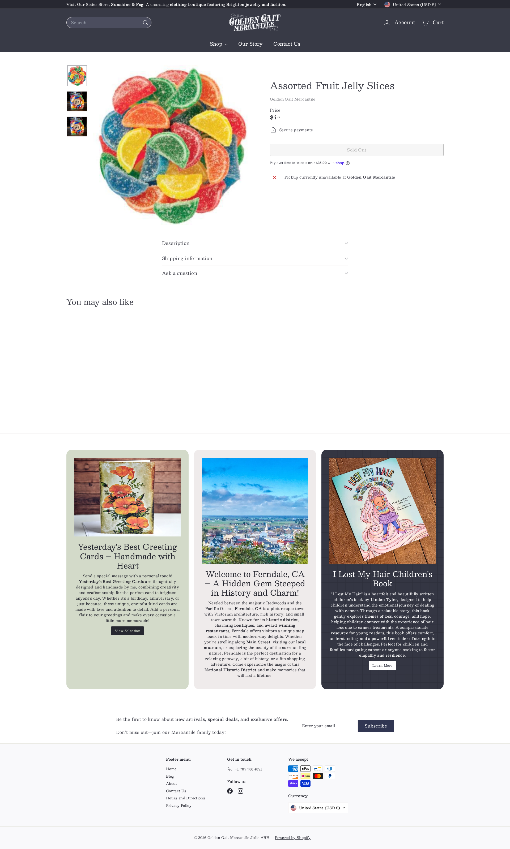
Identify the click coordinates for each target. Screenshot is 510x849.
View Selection (127, 630)
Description (176, 243)
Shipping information (187, 258)
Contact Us (286, 44)
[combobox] (108, 22)
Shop (217, 44)
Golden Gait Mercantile (293, 99)
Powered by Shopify (293, 838)
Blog (170, 776)
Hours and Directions (185, 798)
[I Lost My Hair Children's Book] (382, 511)
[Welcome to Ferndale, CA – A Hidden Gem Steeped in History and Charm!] (255, 511)
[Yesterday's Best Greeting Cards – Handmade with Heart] (127, 497)
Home (171, 769)
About (171, 783)
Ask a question (179, 273)
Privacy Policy (179, 805)
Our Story (250, 44)
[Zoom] (172, 145)
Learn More (382, 665)
